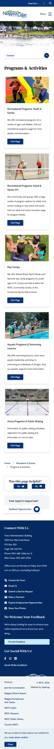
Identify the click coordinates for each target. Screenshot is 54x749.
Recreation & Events (25, 463)
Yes (19, 486)
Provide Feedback (16, 641)
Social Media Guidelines (15, 665)
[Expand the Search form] (50, 3)
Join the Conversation (14, 687)
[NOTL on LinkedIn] (15, 658)
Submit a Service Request (20, 591)
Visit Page (15, 141)
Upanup (46, 687)
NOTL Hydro (10, 708)
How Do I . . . (34, 3)
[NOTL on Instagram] (10, 658)
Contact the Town (16, 580)
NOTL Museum (11, 713)
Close (10, 744)
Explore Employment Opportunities (25, 602)
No (36, 486)
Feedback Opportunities (20, 509)
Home (7, 463)
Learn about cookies (18, 737)
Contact (10, 55)
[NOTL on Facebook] (5, 658)
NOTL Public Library (13, 719)
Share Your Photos (17, 608)
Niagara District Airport (15, 693)
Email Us (12, 586)
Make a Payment (16, 597)
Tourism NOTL (11, 724)
